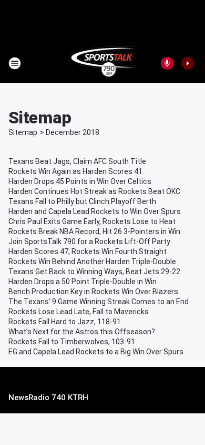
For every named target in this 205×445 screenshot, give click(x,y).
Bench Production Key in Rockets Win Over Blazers (93, 291)
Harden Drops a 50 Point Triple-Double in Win (82, 281)
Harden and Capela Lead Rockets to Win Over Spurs (94, 211)
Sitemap (22, 132)
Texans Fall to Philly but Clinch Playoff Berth (82, 201)
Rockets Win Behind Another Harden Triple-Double (92, 261)
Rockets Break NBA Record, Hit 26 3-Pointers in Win (94, 231)
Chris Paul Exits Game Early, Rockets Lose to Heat (92, 221)
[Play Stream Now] (187, 63)
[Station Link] (103, 63)
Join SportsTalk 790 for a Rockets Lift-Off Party (89, 241)
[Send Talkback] (167, 63)
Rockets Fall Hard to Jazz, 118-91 (64, 321)
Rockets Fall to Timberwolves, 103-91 (71, 341)
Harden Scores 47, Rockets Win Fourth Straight (87, 251)
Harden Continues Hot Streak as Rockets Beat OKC (94, 191)
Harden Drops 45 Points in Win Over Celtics (79, 181)
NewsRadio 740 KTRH (48, 397)
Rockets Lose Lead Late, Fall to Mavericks (78, 311)
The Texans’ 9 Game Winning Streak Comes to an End (98, 301)
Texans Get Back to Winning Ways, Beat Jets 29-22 (94, 271)
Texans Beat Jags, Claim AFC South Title (77, 161)
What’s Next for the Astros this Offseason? (81, 331)
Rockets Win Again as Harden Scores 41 (75, 171)
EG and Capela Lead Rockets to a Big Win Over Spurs (95, 351)
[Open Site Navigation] (14, 63)
